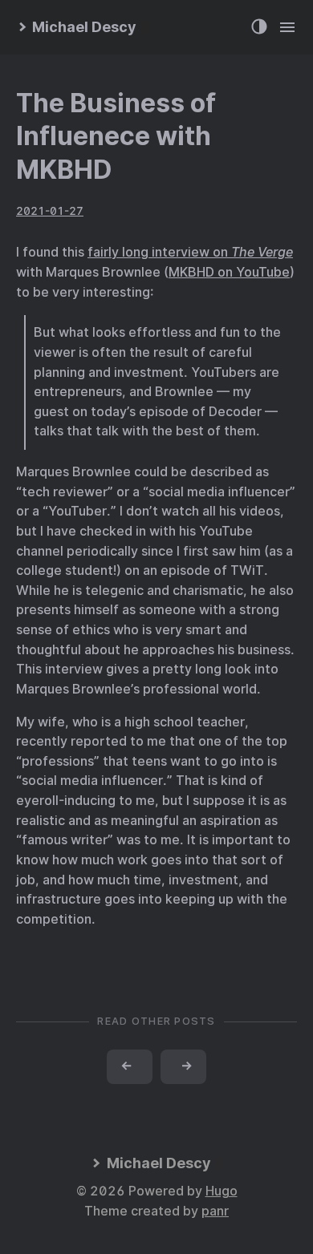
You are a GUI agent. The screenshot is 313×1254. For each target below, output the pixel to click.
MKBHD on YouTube (229, 272)
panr (215, 1211)
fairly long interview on (190, 252)
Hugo (221, 1191)
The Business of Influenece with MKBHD (116, 136)
